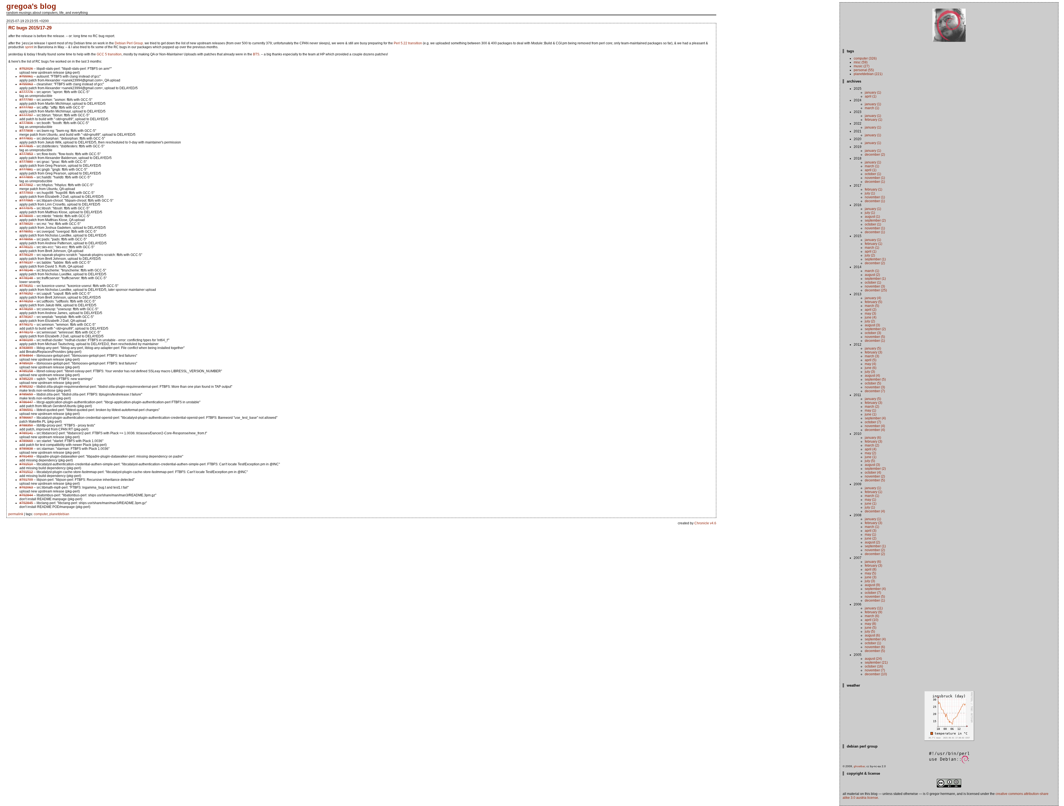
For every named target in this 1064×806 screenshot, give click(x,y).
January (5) (873, 348)
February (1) (873, 120)
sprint (29, 47)
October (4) (873, 472)
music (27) (861, 66)
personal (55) (864, 70)
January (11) (874, 608)
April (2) (870, 310)
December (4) (875, 430)
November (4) (875, 426)
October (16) (874, 666)
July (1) (870, 193)
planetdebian (59, 514)
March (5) (872, 306)
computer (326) (865, 58)
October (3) (873, 333)
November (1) (875, 178)
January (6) (873, 438)
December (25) (876, 290)
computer (41, 514)
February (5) (873, 302)
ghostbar (859, 766)
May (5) (870, 573)
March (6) (872, 616)
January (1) (873, 92)
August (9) (872, 585)
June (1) (870, 414)
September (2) (875, 220)
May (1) (870, 410)
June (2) (870, 538)
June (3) (870, 577)
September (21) (876, 662)
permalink (15, 514)
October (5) (873, 383)
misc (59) (861, 62)
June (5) (870, 628)
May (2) (870, 453)
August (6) (872, 635)
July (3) (870, 372)
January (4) (873, 298)
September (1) (875, 259)
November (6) (875, 647)
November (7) (875, 670)
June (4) (870, 317)
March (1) (872, 108)
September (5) (875, 379)
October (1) (873, 174)
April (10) (871, 620)
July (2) (870, 255)
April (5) (870, 360)
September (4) (875, 418)
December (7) (875, 391)
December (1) (875, 182)
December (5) (875, 480)
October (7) (873, 422)
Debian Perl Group (129, 43)
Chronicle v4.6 (705, 523)
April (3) (870, 531)
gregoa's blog (31, 6)
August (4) (872, 376)
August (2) (872, 275)
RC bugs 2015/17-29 (30, 27)
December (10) (876, 674)
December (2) (875, 154)
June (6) (870, 368)
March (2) (872, 407)
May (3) (870, 313)
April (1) (870, 96)
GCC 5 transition (109, 54)
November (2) (875, 476)
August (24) (873, 659)
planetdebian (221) (868, 74)
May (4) (870, 364)
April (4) (870, 449)
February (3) (873, 352)
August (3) (872, 325)
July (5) (870, 461)
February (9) (873, 612)
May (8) (870, 624)
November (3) (875, 286)
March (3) (872, 356)
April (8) (870, 569)
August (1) (872, 217)
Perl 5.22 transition (408, 43)
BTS (256, 54)
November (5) (875, 337)
